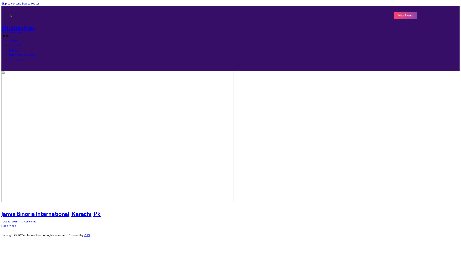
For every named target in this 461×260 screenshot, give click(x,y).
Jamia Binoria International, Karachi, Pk (51, 213)
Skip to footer (30, 4)
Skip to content (11, 4)
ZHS (87, 235)
